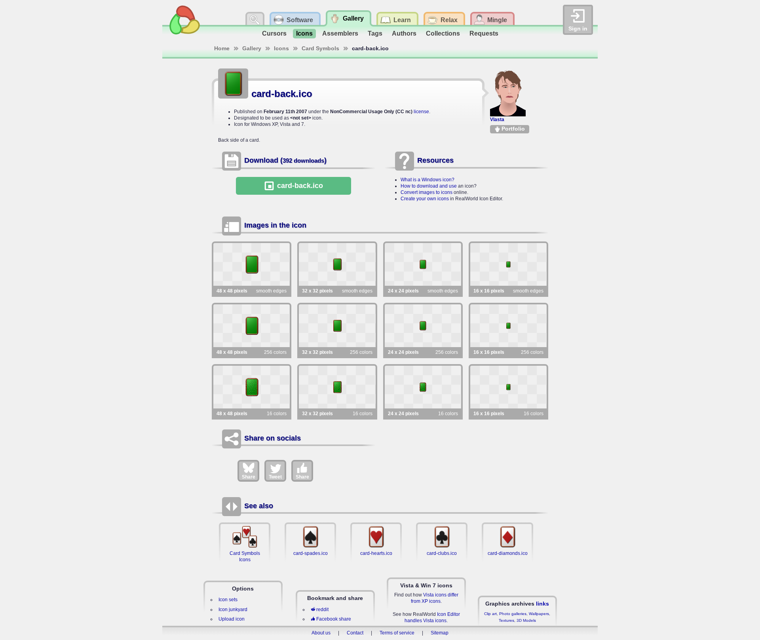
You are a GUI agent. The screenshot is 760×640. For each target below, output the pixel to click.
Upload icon (231, 619)
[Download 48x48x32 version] (251, 264)
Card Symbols (320, 48)
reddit (322, 609)
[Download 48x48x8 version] (251, 325)
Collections (443, 33)
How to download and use (429, 186)
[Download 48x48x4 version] (251, 387)
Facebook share (333, 619)
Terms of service (397, 633)
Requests (483, 33)
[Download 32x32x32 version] (337, 264)
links (542, 603)
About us (321, 633)
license (421, 111)
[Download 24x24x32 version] (423, 264)
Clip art (490, 614)
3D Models (526, 620)
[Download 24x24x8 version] (423, 325)
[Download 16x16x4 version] (508, 387)
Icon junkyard (232, 609)
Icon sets (228, 599)
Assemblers (340, 33)
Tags (375, 33)
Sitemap (439, 633)
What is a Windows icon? (427, 179)
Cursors (274, 33)
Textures (506, 620)
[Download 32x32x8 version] (337, 325)
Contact (355, 633)
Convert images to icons (426, 192)
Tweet (275, 477)
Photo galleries (512, 614)
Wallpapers (539, 614)
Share (248, 477)
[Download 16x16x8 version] (508, 325)
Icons (304, 33)
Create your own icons (425, 198)
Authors (404, 33)
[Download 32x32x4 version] (337, 387)
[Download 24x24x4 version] (423, 387)
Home (222, 48)
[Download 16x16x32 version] (508, 264)
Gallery (251, 48)
